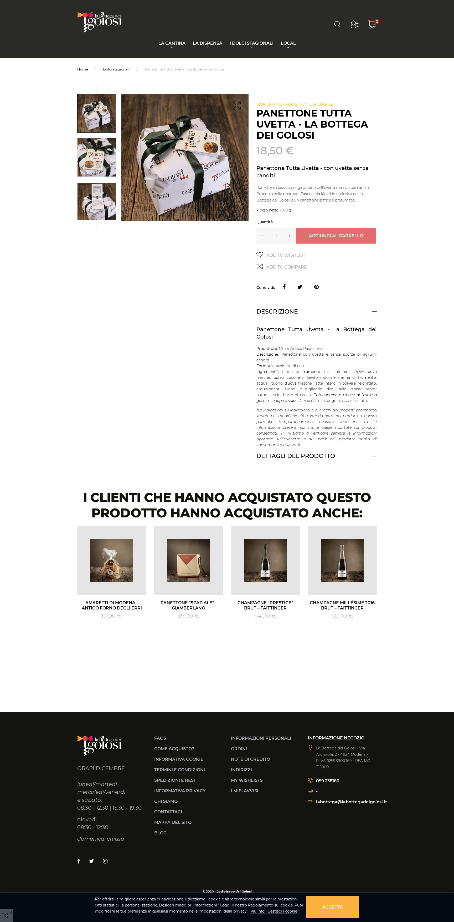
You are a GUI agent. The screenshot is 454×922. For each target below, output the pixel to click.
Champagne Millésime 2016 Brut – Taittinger (342, 605)
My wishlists (247, 780)
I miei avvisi (244, 790)
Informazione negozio (336, 737)
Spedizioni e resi (174, 780)
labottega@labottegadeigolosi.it (351, 801)
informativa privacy (180, 790)
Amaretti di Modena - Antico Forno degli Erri (112, 605)
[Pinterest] (316, 287)
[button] (354, 24)
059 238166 (327, 780)
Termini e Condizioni (179, 769)
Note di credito (250, 759)
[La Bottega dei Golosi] (99, 22)
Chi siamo (166, 801)
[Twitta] (299, 287)
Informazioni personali (261, 738)
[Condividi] (284, 287)
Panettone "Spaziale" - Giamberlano (189, 605)
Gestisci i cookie (282, 911)
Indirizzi (241, 769)
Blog (160, 832)
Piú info (258, 911)
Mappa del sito (173, 822)
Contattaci (168, 811)
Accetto (332, 907)
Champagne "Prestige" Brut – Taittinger (265, 605)
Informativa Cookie (178, 759)
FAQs (160, 738)
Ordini (239, 748)
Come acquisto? (174, 748)
